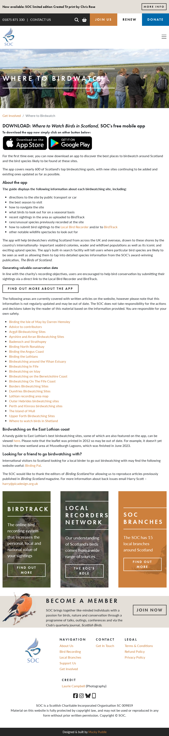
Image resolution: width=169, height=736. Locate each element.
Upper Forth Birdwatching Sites (32, 415)
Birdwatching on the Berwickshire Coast (38, 376)
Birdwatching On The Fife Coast (32, 381)
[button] (77, 20)
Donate (155, 19)
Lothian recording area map (28, 396)
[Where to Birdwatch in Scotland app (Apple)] (24, 142)
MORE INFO (154, 6)
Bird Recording (70, 651)
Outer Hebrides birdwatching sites (34, 401)
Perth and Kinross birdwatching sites (35, 406)
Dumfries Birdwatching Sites (29, 391)
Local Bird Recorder (75, 226)
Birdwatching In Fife (23, 366)
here (17, 440)
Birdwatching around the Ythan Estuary (37, 361)
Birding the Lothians (23, 356)
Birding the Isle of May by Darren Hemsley (39, 321)
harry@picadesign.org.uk (20, 483)
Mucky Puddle (97, 732)
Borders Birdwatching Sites (28, 386)
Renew (130, 19)
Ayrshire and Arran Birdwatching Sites (36, 336)
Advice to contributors (25, 326)
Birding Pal (33, 465)
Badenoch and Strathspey (27, 341)
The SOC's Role (84, 571)
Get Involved (11, 115)
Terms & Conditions (139, 645)
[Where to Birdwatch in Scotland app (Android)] (70, 142)
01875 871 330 (13, 19)
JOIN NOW (150, 610)
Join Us (103, 19)
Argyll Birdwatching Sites (27, 331)
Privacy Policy (135, 657)
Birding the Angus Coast (26, 351)
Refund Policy (135, 651)
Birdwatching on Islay (24, 371)
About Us (66, 645)
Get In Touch (105, 645)
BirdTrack (110, 226)
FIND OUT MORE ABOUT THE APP (40, 288)
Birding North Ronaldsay (26, 346)
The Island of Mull (22, 410)
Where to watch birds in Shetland (33, 420)
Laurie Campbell (74, 686)
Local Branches (70, 657)
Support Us (68, 663)
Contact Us (40, 19)
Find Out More (26, 570)
